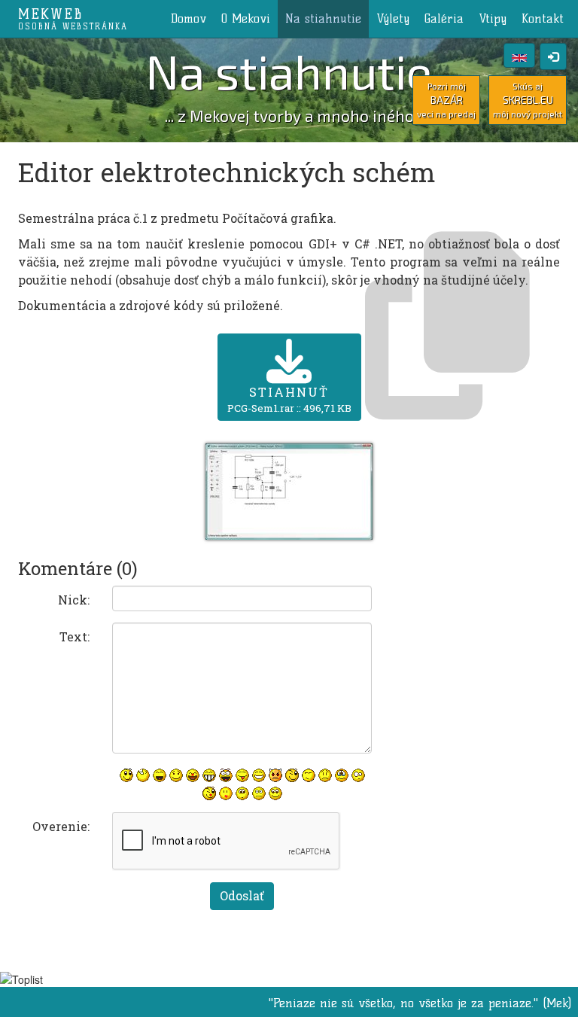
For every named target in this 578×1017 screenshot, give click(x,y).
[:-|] (259, 793)
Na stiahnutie (323, 18)
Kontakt (543, 18)
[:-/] (308, 775)
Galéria (444, 18)
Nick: (74, 599)
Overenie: (61, 826)
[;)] (292, 775)
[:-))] (259, 775)
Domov (188, 18)
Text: (74, 636)
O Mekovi (245, 18)
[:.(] (341, 775)
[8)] (275, 793)
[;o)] (209, 793)
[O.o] (358, 775)
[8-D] (226, 775)
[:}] (126, 775)
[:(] (325, 775)
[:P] (242, 775)
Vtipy (493, 18)
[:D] (159, 775)
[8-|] (242, 793)
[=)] (176, 775)
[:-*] (226, 793)
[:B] (209, 775)
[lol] (143, 775)
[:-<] (275, 775)
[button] (289, 490)
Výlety (392, 18)
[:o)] (192, 775)
